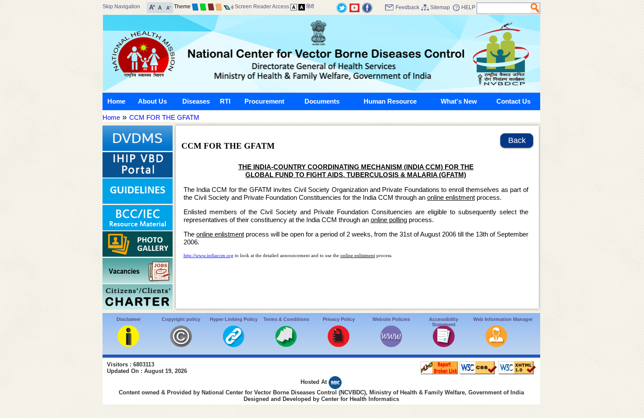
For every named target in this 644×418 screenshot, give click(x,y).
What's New (459, 101)
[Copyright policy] (181, 344)
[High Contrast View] (301, 6)
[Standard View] (293, 6)
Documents (322, 101)
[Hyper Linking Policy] (233, 344)
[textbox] (504, 8)
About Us (152, 101)
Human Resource (390, 101)
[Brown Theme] (211, 6)
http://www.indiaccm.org (209, 255)
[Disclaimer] (128, 344)
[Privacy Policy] (339, 344)
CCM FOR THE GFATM (164, 117)
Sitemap (440, 7)
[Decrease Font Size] (168, 6)
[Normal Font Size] (160, 6)
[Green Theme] (203, 6)
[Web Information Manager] (496, 344)
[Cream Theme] (219, 6)
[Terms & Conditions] (286, 344)
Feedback (407, 7)
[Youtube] (354, 7)
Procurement (264, 101)
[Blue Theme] (195, 6)
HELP (468, 7)
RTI (225, 101)
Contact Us (513, 101)
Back (517, 140)
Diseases (196, 101)
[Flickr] (367, 7)
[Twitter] (341, 7)
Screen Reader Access (262, 6)
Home (116, 101)
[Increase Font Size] (152, 6)
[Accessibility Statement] (444, 344)
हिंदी (310, 6)
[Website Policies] (391, 344)
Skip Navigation (121, 6)
